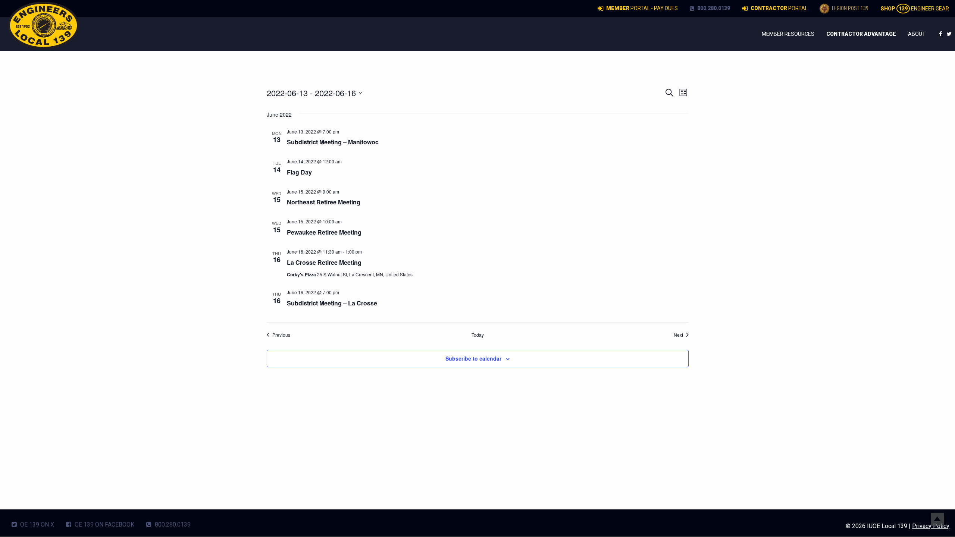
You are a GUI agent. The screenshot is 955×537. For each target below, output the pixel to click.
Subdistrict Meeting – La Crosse (332, 303)
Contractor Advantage (861, 34)
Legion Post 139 (849, 8)
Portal (779, 8)
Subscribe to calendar (473, 358)
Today (478, 335)
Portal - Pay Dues (642, 8)
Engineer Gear (914, 9)
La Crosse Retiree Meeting (324, 262)
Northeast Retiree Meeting (323, 202)
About (917, 34)
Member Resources (788, 34)
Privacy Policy (930, 526)
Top (937, 519)
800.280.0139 (713, 8)
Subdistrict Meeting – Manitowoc (333, 142)
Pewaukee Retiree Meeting (324, 232)
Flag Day (299, 172)
